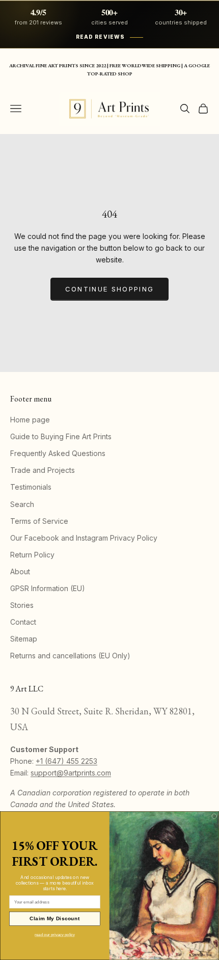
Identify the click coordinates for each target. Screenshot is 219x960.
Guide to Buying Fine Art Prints (61, 436)
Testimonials (30, 487)
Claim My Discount (54, 918)
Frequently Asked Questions (57, 453)
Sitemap (23, 638)
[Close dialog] (214, 816)
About (20, 571)
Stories (22, 605)
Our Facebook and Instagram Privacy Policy (83, 538)
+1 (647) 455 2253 (66, 761)
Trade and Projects (42, 470)
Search (22, 504)
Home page (30, 419)
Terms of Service (39, 521)
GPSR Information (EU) (47, 588)
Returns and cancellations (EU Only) (70, 655)
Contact (23, 622)
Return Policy (32, 554)
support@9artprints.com (71, 772)
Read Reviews (100, 37)
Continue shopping (109, 289)
